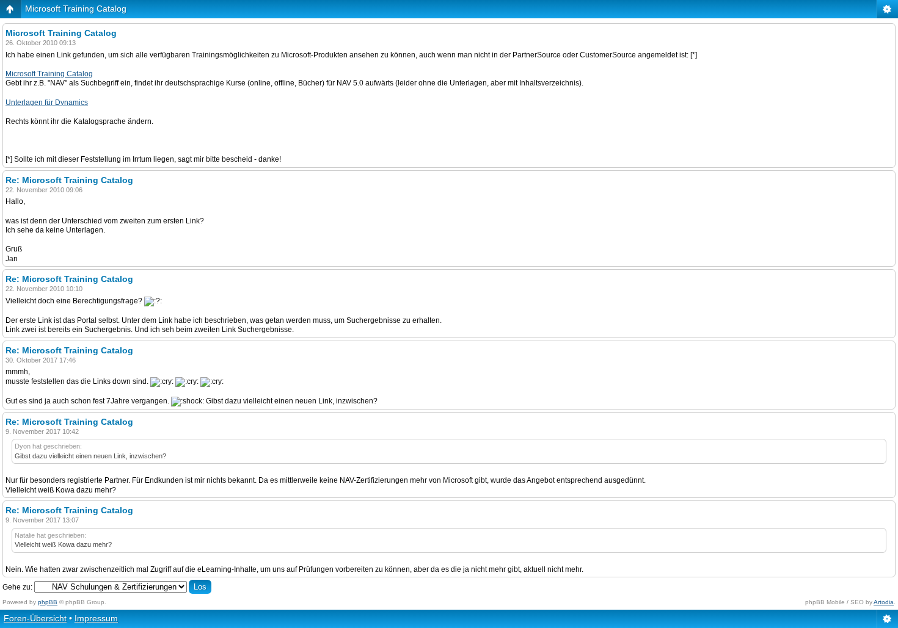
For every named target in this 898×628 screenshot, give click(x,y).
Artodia (884, 602)
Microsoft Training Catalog (75, 8)
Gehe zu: (17, 587)
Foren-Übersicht (35, 618)
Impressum (96, 618)
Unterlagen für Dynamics (46, 102)
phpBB (47, 602)
